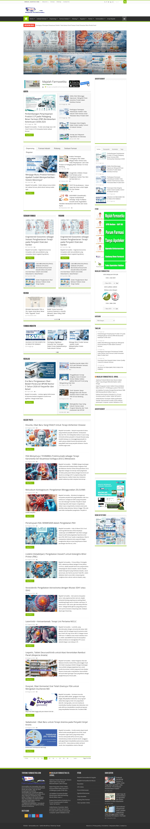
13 (42, 758)
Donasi (52, 2)
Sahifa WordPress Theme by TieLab (50, 825)
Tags (121, 149)
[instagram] (113, 2)
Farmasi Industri (64, 19)
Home (26, 18)
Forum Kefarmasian (83, 790)
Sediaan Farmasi (41, 19)
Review (26, 293)
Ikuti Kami (25, 811)
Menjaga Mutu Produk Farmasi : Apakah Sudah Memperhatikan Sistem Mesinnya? (41, 177)
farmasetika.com (33, 825)
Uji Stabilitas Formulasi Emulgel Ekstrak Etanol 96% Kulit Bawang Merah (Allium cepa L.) (58, 795)
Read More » (29, 135)
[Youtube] (111, 2)
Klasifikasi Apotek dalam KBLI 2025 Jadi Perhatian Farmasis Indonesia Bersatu (79, 365)
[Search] (125, 1)
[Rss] (105, 2)
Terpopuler (106, 149)
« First (26, 758)
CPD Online (80, 787)
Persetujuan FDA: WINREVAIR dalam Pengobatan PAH (51, 523)
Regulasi (82, 19)
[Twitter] (108, 2)
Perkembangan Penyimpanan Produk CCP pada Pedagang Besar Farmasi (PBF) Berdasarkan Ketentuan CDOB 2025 (48, 47)
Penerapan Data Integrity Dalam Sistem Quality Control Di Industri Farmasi (56, 25)
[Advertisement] (111, 111)
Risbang (74, 19)
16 (53, 758)
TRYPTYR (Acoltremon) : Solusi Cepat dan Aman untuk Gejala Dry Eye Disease (79, 187)
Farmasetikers (100, 19)
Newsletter (80, 784)
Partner (90, 19)
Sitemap (59, 2)
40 (67, 758)
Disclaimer (105, 825)
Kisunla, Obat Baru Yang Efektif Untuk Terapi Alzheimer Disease (56, 425)
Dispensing (53, 19)
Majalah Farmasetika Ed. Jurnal (107, 377)
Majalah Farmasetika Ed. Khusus (86, 780)
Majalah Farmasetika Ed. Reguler (86, 777)
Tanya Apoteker (81, 796)
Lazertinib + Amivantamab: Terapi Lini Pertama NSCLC (51, 621)
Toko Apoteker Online (83, 803)
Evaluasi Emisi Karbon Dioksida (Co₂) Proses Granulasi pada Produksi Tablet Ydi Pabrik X (60, 802)
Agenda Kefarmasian (83, 793)
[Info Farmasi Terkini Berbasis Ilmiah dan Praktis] (34, 9)
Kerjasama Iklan (114, 825)
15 (49, 758)
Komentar (115, 149)
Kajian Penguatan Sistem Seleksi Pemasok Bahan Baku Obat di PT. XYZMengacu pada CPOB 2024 (59, 788)
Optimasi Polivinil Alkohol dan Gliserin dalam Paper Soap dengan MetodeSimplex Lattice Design (109, 381)
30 (63, 758)
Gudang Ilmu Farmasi (83, 799)
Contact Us (66, 2)
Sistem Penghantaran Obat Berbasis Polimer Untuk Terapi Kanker (44, 282)
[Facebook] (106, 2)
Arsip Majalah (111, 19)
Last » (75, 758)
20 (60, 758)
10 (34, 758)
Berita (31, 19)
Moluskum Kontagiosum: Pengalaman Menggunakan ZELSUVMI (55, 490)
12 (38, 758)
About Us (44, 2)
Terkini (98, 149)
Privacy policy (97, 825)
